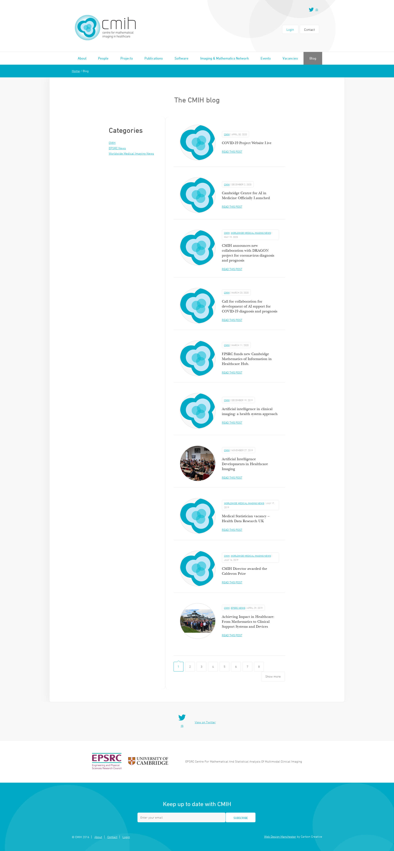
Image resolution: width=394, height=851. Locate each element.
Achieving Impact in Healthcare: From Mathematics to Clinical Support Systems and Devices (248, 622)
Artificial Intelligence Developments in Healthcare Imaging (245, 464)
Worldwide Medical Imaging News (131, 153)
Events (266, 58)
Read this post (232, 151)
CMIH (112, 143)
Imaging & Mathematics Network (224, 58)
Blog (312, 58)
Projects (126, 58)
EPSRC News (117, 148)
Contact (309, 29)
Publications (153, 58)
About (82, 58)
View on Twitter (205, 722)
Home (76, 71)
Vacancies (290, 58)
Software (181, 58)
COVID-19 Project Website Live (246, 143)
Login (290, 29)
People (103, 58)
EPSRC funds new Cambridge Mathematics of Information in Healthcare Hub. (247, 359)
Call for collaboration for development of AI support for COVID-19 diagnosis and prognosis (249, 306)
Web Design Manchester (280, 836)
